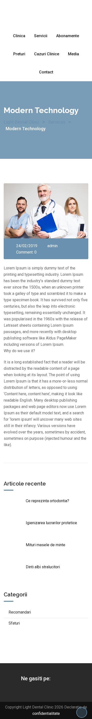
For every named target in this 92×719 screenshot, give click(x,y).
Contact (46, 72)
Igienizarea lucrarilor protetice (51, 523)
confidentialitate (46, 713)
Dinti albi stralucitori (43, 567)
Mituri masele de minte (45, 545)
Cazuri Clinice (46, 54)
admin (52, 246)
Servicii (40, 36)
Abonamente (67, 36)
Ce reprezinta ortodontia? (47, 501)
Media (73, 54)
